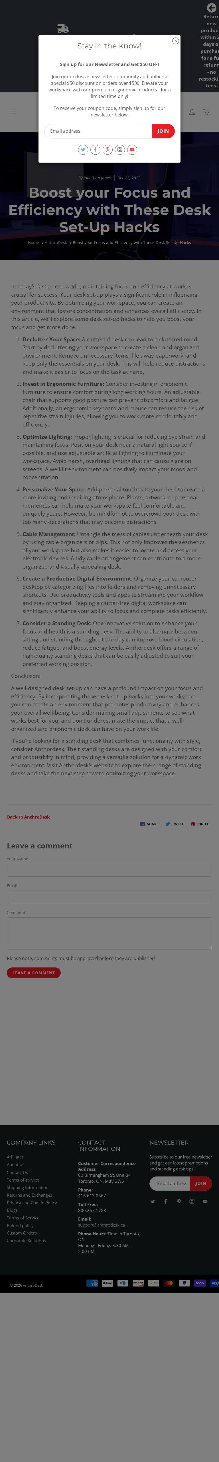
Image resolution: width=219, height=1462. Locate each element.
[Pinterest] (108, 150)
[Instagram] (120, 150)
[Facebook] (95, 150)
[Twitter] (83, 150)
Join (163, 131)
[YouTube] (132, 150)
